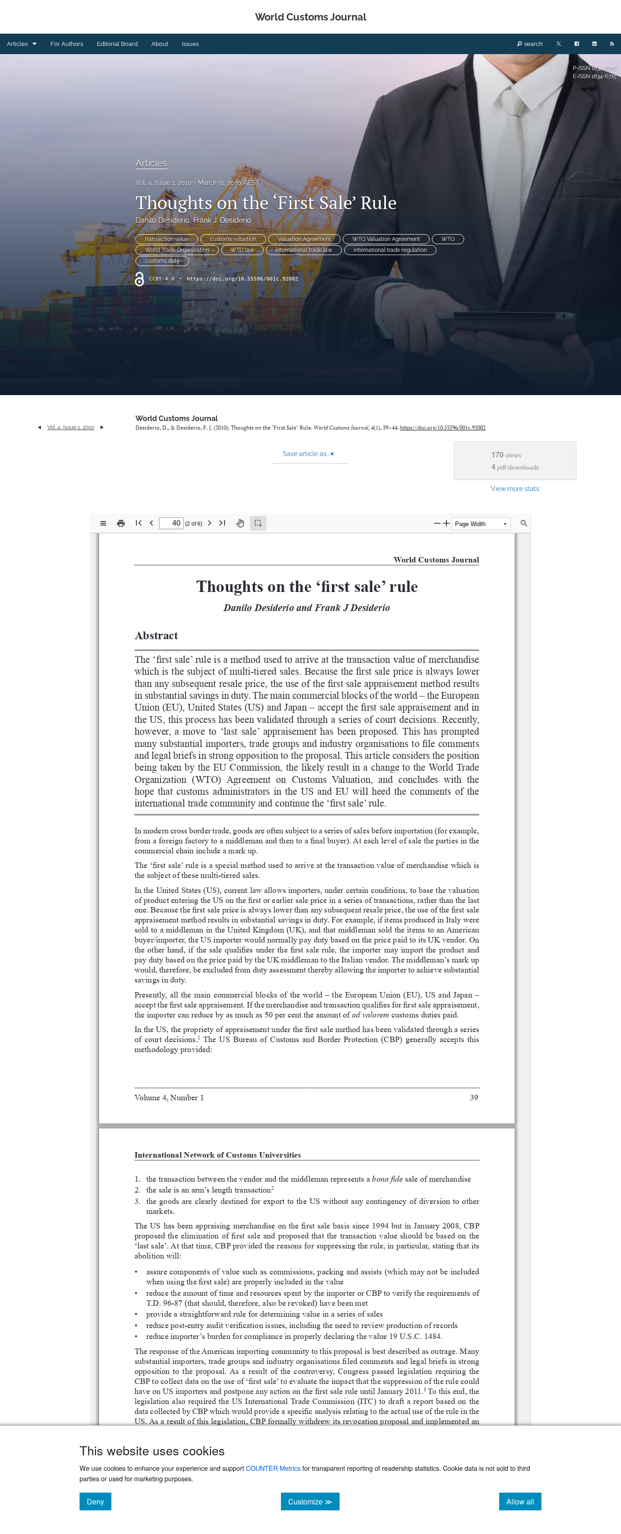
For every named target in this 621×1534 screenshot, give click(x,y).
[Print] (121, 523)
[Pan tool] (240, 523)
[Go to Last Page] (222, 522)
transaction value (167, 239)
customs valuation (233, 239)
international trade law (303, 250)
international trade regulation (390, 250)
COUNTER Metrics (273, 1468)
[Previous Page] (151, 522)
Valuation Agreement (304, 239)
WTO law (242, 250)
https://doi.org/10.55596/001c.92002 (242, 279)
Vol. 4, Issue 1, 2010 (163, 182)
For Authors (66, 43)
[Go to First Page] (138, 522)
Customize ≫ (314, 1501)
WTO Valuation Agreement (386, 239)
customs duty (162, 261)
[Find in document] (524, 523)
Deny (99, 1501)
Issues (190, 43)
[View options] (103, 523)
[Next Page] (209, 522)
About (159, 43)
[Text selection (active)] (258, 523)
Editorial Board (117, 43)
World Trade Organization (177, 250)
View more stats (515, 488)
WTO (448, 239)
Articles (17, 43)
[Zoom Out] (437, 523)
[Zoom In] (446, 523)
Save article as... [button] (308, 453)
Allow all (523, 1501)
